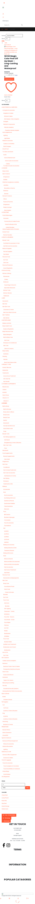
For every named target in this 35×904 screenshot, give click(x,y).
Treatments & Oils (8, 484)
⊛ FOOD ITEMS (5, 212)
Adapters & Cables (8, 113)
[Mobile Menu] (4, 3)
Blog (17, 872)
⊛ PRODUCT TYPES (6, 364)
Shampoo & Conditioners (10, 342)
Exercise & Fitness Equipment (10, 741)
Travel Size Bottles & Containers (11, 768)
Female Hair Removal (9, 425)
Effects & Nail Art (8, 558)
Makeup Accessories (8, 544)
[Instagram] (8, 845)
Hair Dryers (7, 440)
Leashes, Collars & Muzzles (10, 710)
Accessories (6, 489)
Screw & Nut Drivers (8, 674)
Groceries (5, 218)
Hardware (5, 677)
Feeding (5, 356)
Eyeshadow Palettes (9, 503)
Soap (4, 431)
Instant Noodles (10, 227)
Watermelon (5, 809)
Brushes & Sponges (9, 517)
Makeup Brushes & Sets (10, 547)
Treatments (6, 373)
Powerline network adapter (12, 130)
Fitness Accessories (8, 744)
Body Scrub (6, 414)
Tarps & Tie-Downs (8, 680)
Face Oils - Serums (9, 617)
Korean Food (6, 232)
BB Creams (7, 514)
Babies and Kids (7, 323)
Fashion (18, 889)
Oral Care (5, 262)
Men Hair (5, 304)
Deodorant (5, 301)
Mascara (6, 509)
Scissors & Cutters (8, 757)
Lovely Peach (5, 798)
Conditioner (6, 467)
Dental (5, 420)
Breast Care (6, 417)
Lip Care (6, 628)
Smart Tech (6, 149)
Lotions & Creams (9, 348)
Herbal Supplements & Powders (11, 229)
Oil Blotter (6, 636)
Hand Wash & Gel (8, 428)
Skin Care (5, 345)
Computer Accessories (9, 110)
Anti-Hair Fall (6, 378)
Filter (27, 787)
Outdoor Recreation (8, 746)
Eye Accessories (8, 495)
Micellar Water (8, 641)
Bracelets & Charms (9, 188)
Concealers (7, 520)
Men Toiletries (6, 315)
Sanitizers (5, 354)
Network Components (9, 124)
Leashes (5, 716)
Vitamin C (6, 401)
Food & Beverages (7, 215)
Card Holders (6, 774)
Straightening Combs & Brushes (12, 442)
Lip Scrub (6, 539)
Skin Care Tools (7, 445)
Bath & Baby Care (8, 337)
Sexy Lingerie (7, 210)
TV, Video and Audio (8, 151)
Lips (9, 54)
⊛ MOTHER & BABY (6, 320)
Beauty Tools (6, 240)
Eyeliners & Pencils (9, 500)
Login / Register (17, 874)
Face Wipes (7, 622)
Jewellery (5, 185)
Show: (3, 38)
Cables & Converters (8, 143)
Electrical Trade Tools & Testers (11, 666)
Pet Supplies (5, 702)
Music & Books (5, 693)
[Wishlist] (3, 17)
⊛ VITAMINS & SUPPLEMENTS (9, 383)
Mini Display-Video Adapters (11, 119)
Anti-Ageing (7, 608)
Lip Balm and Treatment (9, 644)
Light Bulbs (7, 138)
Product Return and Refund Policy (17, 855)
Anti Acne (6, 603)
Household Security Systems (10, 688)
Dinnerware (6, 276)
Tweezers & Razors (9, 550)
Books (4, 696)
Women (6, 193)
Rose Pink (4, 800)
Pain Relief (6, 254)
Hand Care (7, 589)
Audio (4, 154)
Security (5, 685)
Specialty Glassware (9, 287)
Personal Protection (8, 265)
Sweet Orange (5, 806)
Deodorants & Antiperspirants (11, 578)
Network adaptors (9, 127)
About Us (17, 868)
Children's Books (7, 699)
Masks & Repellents (8, 329)
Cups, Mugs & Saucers (10, 285)
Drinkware (5, 282)
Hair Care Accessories (9, 472)
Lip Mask (6, 536)
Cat (4, 705)
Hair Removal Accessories (10, 246)
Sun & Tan (5, 652)
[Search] (22, 25)
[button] (2, 41)
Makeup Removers (8, 553)
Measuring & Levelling (8, 682)
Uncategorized (6, 776)
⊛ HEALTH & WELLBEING (7, 237)
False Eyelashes (8, 506)
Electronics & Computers (17, 887)
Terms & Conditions (18, 853)
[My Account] (3, 14)
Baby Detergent (7, 334)
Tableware (6, 295)
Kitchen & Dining (7, 273)
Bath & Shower (7, 409)
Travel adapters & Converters (11, 766)
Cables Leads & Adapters (9, 660)
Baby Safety (6, 351)
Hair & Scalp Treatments (9, 470)
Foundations (7, 525)
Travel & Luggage (6, 760)
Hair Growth (6, 381)
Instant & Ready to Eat (11, 224)
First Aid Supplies (7, 251)
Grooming (5, 721)
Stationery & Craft (6, 751)
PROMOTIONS (5, 726)
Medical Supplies (7, 248)
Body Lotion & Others (8, 412)
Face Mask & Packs (9, 586)
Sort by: (4, 35)
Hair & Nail (7, 459)
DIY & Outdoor (5, 657)
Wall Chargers (7, 146)
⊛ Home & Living (6, 270)
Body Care (6, 583)
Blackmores (6, 387)
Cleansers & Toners (8, 309)
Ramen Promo (6, 729)
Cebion (4, 389)
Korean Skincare (7, 367)
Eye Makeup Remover (9, 498)
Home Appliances (7, 132)
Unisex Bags (6, 771)
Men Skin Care (6, 306)
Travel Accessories (7, 763)
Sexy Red (4, 803)
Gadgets (5, 121)
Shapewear (6, 177)
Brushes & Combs (8, 724)
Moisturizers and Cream (9, 647)
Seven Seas (6, 395)
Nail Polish (7, 572)
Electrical (5, 663)
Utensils (5, 359)
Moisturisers (7, 633)
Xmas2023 (5, 735)
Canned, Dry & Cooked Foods (12, 221)
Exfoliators (7, 614)
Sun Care (5, 655)
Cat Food (5, 708)
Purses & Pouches (8, 201)
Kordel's (5, 392)
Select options (9, 79)
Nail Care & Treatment (10, 570)
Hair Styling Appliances (9, 437)
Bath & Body (6, 406)
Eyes (4, 492)
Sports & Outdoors (6, 738)
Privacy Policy (17, 857)
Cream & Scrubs (9, 592)
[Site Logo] (10, 9)
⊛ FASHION (4, 168)
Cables (8, 163)
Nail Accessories (8, 567)
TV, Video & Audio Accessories (11, 165)
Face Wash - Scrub (9, 619)
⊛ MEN (3, 298)
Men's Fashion (6, 174)
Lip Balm (12, 52)
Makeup (5, 486)
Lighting (5, 135)
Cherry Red (5, 795)
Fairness (6, 625)
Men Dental (6, 318)
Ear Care (5, 260)
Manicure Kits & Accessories (11, 564)
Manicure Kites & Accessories (12, 561)
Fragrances (6, 461)
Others (5, 199)
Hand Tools (5, 671)
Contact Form (17, 870)
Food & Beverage (17, 885)
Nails (4, 555)
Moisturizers (7, 650)
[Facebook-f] (4, 845)
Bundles (5, 594)
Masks (6, 630)
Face (5, 448)
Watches (5, 190)
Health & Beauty (18, 883)
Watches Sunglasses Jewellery (11, 182)
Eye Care (5, 597)
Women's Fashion (7, 196)
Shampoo (6, 481)
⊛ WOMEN (7, 52)
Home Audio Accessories (11, 160)
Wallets (5, 179)
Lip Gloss (6, 534)
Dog (4, 713)
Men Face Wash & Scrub (9, 312)
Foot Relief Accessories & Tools (11, 243)
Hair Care (5, 464)
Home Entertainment (9, 157)
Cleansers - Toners (9, 611)
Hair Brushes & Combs (10, 476)
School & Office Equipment (9, 754)
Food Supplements (7, 453)
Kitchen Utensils (7, 293)
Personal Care (6, 256)
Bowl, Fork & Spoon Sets (10, 362)
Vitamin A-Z (6, 398)
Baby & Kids (6, 171)
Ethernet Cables (8, 116)
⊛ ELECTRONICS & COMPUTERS (9, 107)
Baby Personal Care (8, 331)
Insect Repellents (7, 268)
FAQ (18, 859)
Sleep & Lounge (7, 207)
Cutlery (6, 279)
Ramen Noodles (7, 235)
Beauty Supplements (8, 456)
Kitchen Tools (6, 290)
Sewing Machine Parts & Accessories (12, 691)
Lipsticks (6, 542)
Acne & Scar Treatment (9, 376)
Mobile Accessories (8, 140)
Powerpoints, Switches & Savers (11, 669)
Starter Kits (5, 370)
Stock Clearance (7, 732)
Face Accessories (9, 523)
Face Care (6, 600)
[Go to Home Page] (2, 29)
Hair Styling (6, 478)
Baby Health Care (7, 326)
